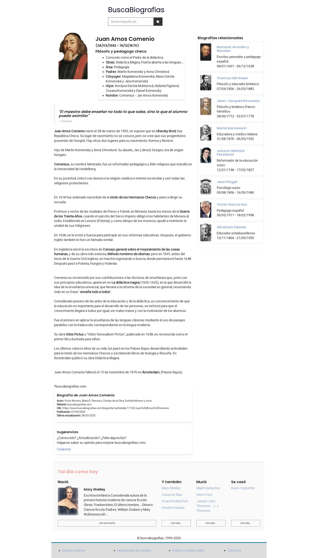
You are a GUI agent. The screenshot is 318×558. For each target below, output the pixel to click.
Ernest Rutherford (175, 501)
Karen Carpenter (243, 488)
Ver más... (176, 523)
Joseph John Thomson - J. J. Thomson (207, 505)
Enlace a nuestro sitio (188, 550)
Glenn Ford (204, 495)
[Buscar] (157, 21)
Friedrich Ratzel (173, 508)
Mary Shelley (171, 488)
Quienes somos (73, 550)
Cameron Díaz (172, 495)
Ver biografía (107, 523)
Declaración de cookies (134, 550)
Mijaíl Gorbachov (208, 488)
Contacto (234, 550)
